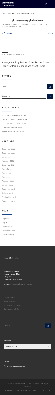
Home (4, 13)
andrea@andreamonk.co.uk (20, 284)
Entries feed (7, 227)
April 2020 (6, 173)
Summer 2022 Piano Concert (14, 115)
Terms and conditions (12, 305)
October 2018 (7, 193)
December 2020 (8, 165)
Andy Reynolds (11, 24)
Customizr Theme (42, 390)
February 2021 (8, 161)
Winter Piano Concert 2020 (13, 131)
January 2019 (7, 185)
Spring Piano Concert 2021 (13, 127)
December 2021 (8, 153)
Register (5, 219)
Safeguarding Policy (12, 309)
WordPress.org (8, 235)
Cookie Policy (9, 298)
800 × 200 (16, 27)
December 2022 (8, 149)
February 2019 (8, 181)
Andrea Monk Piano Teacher (26, 384)
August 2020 (7, 169)
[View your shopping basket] (46, 4)
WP (16, 390)
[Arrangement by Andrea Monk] (27, 43)
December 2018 (8, 189)
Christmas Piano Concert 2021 (14, 119)
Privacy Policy (9, 301)
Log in (4, 223)
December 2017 (8, 201)
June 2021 (6, 157)
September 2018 (9, 197)
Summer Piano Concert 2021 (14, 123)
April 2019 (6, 177)
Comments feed (8, 231)
